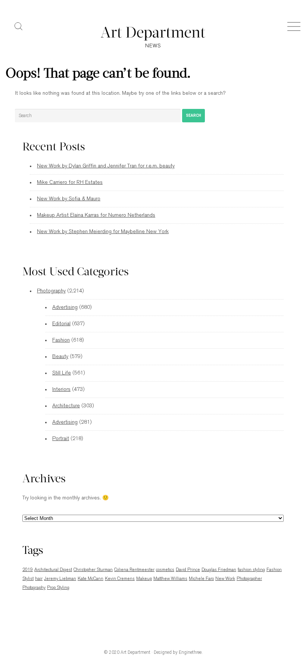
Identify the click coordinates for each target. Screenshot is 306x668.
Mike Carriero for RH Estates (70, 182)
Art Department (135, 652)
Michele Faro (201, 579)
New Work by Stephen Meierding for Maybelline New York (103, 232)
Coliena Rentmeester (134, 570)
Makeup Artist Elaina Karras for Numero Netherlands (96, 215)
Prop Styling (58, 588)
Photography (51, 291)
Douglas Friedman (219, 570)
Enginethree (190, 652)
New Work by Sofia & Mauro (68, 199)
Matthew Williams (170, 579)
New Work (225, 579)
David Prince (188, 570)
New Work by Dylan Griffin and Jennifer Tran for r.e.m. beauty (106, 166)
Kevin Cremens (120, 579)
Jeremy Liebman (60, 579)
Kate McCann (90, 579)
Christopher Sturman (93, 570)
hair (39, 579)
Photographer (249, 579)
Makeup (144, 579)
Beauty (60, 357)
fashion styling (251, 570)
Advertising (65, 307)
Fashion (61, 340)
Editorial (61, 324)
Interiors (61, 389)
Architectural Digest (53, 570)
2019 (27, 570)
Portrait (60, 439)
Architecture (66, 406)
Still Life (61, 373)
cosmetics (165, 570)
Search (193, 115)
